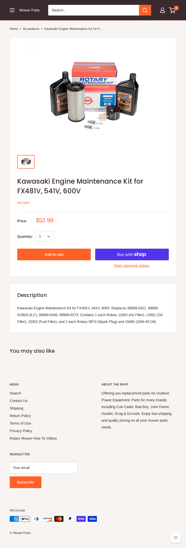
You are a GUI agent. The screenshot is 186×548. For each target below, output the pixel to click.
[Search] (145, 10)
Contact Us (19, 401)
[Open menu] (12, 10)
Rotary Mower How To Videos (33, 438)
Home (14, 29)
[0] (172, 10)
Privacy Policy (21, 431)
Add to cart (54, 254)
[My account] (162, 10)
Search (15, 393)
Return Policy (20, 416)
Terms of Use (20, 423)
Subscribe (25, 482)
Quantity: (25, 236)
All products (31, 29)
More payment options (132, 265)
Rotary (23, 203)
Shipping (16, 408)
